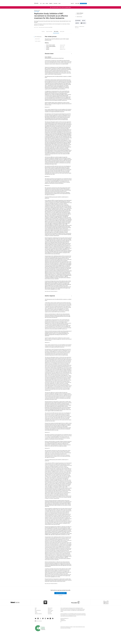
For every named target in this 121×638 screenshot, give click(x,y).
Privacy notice (60, 595)
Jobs (35, 609)
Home (44, 3)
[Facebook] (52, 618)
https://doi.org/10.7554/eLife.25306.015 (51, 583)
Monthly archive (50, 610)
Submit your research (83, 3)
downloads (81, 26)
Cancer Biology (36, 11)
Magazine (50, 3)
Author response (37, 41)
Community (55, 3)
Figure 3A (68, 247)
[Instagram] (45, 618)
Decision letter (37, 38)
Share (78, 23)
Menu (40, 3)
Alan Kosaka (48, 21)
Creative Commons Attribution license (78, 626)
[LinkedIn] (38, 618)
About (59, 3)
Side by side (62, 31)
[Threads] (50, 618)
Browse (47, 3)
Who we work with (38, 610)
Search (72, 3)
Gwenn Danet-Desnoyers (55, 21)
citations (77, 27)
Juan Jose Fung (42, 21)
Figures (49, 31)
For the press (50, 611)
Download (78, 20)
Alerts (76, 3)
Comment (84, 23)
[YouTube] (47, 618)
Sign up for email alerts (60, 593)
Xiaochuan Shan (37, 21)
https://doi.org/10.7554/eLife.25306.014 (51, 291)
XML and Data (50, 613)
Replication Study (37, 10)
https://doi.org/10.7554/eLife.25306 (44, 27)
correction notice (68, 7)
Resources (49, 612)
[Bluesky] (35, 618)
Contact (36, 612)
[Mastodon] (43, 618)
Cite (84, 20)
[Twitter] (40, 618)
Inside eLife (49, 609)
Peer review (56, 31)
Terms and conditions (38, 613)
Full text (43, 31)
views (77, 26)
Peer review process (38, 36)
